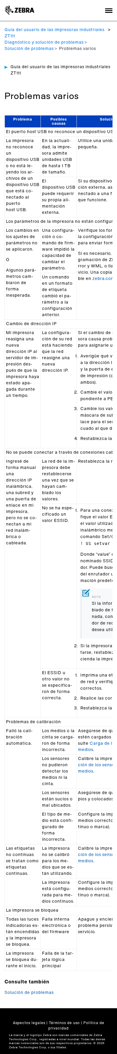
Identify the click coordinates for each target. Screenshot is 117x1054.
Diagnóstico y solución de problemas (44, 42)
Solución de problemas (29, 49)
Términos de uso (64, 1023)
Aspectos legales (29, 1023)
